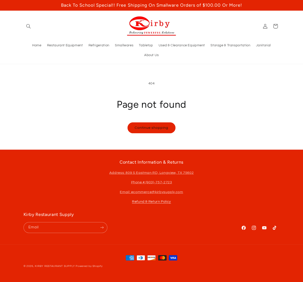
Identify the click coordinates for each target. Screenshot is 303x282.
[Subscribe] (102, 227)
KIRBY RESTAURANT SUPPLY (55, 266)
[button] (29, 26)
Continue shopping (152, 127)
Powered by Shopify (89, 266)
